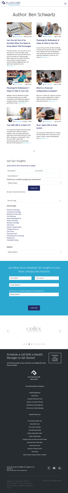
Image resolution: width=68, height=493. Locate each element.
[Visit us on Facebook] (48, 468)
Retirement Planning (14, 214)
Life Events (10, 225)
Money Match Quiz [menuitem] (35, 424)
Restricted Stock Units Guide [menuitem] (34, 442)
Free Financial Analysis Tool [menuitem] (35, 421)
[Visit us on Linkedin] (59, 468)
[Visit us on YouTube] (54, 468)
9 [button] (44, 344)
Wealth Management (14, 218)
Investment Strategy (14, 212)
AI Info (8, 488)
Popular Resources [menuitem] (35, 414)
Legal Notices (10, 481)
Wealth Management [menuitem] (34, 392)
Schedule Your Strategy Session (55, 358)
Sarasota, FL (29, 466)
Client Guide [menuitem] (35, 451)
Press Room (28, 483)
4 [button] (31, 344)
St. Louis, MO (10, 466)
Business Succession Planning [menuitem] (35, 402)
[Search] (60, 201)
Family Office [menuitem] (34, 396)
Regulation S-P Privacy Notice (26, 485)
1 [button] (24, 344)
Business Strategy (13, 223)
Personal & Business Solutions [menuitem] (35, 386)
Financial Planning (13, 210)
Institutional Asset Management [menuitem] (34, 405)
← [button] (8, 331)
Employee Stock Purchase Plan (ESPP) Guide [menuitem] (35, 439)
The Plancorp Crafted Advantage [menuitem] (34, 408)
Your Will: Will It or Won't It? (19, 125)
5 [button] (34, 344)
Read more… (10, 66)
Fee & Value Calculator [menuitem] (35, 427)
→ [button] (60, 331)
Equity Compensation (14, 227)
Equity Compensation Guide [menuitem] (35, 433)
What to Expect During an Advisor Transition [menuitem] (34, 454)
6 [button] (36, 344)
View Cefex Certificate (12, 483)
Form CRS (21, 483)
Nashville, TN (22, 466)
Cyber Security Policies (12, 485)
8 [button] (41, 344)
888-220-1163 (24, 470)
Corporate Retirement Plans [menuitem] (34, 399)
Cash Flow (10, 231)
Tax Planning (11, 216)
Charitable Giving (12, 240)
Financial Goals (12, 234)
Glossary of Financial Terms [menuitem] (35, 448)
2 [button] (26, 344)
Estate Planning (12, 221)
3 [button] (29, 344)
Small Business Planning (15, 236)
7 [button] (39, 344)
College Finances (12, 229)
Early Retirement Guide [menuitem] (35, 430)
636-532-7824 (13, 470)
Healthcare (10, 238)
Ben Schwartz (18, 36)
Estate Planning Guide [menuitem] (35, 436)
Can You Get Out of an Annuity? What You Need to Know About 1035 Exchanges (19, 43)
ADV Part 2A (26, 481)
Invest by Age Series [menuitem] (34, 445)
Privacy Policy (18, 481)
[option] (34, 329)
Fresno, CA (16, 466)
